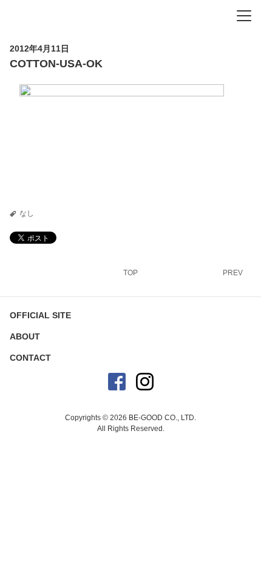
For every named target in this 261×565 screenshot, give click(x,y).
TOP (130, 273)
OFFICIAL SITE (40, 315)
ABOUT (25, 336)
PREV (233, 273)
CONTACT (30, 358)
